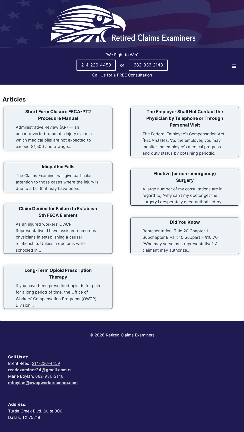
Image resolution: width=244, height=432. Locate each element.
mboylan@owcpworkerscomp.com (43, 382)
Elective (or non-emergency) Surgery (184, 177)
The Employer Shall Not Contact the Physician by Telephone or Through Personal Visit (184, 118)
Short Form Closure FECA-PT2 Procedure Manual (58, 115)
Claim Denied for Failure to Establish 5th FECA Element (58, 212)
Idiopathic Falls (58, 166)
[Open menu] (233, 66)
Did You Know (185, 222)
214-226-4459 (96, 64)
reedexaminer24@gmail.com (37, 369)
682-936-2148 (148, 64)
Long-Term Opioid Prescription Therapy (58, 274)
